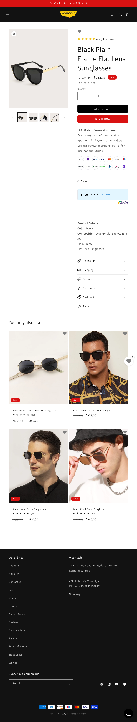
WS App (13, 662)
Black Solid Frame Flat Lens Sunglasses (93, 410)
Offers (12, 598)
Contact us (15, 581)
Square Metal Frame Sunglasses (29, 509)
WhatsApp (75, 594)
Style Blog (15, 638)
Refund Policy (17, 614)
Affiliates (14, 573)
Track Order (15, 654)
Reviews (13, 622)
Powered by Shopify (77, 714)
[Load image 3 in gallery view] (44, 117)
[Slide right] (64, 117)
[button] (7, 15)
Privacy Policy (16, 606)
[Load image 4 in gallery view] (54, 117)
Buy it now (102, 119)
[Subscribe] (69, 683)
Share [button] (84, 181)
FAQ (11, 590)
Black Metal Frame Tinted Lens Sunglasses (34, 410)
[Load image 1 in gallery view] (22, 117)
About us (14, 565)
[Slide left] (13, 117)
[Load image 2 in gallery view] (33, 117)
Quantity (81, 88)
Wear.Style (63, 714)
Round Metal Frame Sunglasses (89, 509)
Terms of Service (18, 646)
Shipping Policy (18, 630)
